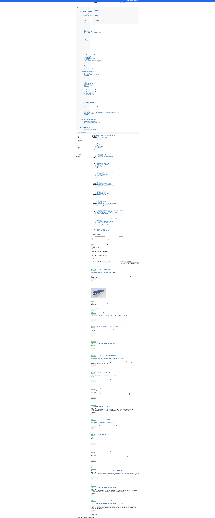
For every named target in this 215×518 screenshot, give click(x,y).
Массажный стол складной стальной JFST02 (101, 406)
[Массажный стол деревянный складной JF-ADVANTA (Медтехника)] (115, 355)
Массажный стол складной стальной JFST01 (101, 391)
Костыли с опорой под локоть (89, 27)
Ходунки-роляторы (87, 40)
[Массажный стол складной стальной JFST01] (115, 388)
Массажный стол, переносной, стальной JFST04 (102, 422)
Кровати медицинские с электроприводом (91, 74)
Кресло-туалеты (87, 45)
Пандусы (96, 170)
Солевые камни (87, 110)
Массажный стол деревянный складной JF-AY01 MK (103, 272)
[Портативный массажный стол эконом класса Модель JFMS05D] (115, 451)
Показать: (123, 263)
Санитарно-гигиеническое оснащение (104, 163)
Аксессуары (86, 22)
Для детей (86, 14)
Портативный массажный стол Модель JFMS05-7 (103, 437)
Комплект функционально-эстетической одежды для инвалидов (96, 61)
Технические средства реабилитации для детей (105, 171)
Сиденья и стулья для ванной (89, 49)
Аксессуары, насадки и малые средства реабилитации (107, 203)
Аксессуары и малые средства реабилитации (92, 91)
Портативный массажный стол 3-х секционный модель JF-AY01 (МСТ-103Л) (109, 315)
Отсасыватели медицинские (89, 113)
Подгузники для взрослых (88, 83)
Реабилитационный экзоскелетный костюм (92, 122)
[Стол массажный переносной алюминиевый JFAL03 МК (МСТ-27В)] (115, 500)
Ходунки (85, 66)
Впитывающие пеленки (88, 79)
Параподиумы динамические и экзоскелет (104, 225)
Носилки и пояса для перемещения (90, 98)
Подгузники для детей (88, 84)
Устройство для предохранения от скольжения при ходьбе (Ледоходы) (110, 210)
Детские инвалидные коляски (89, 58)
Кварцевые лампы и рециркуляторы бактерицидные (93, 109)
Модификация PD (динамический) (90, 121)
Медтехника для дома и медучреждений (104, 211)
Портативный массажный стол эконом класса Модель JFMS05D (106, 454)
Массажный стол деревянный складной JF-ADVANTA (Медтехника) (107, 358)
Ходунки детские (87, 39)
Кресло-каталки (87, 16)
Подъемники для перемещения (90, 102)
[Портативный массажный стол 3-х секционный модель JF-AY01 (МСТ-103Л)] (115, 312)
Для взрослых (86, 13)
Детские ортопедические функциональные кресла (93, 60)
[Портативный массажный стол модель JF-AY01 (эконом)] (115, 293)
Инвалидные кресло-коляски (102, 137)
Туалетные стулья (87, 65)
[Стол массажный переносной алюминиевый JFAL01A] (115, 340)
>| (98, 514)
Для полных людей (87, 17)
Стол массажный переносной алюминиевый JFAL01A (103, 343)
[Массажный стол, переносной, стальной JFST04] (115, 419)
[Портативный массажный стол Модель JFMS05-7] (115, 434)
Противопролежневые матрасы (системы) (103, 183)
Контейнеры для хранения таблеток (90, 116)
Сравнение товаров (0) (134, 263)
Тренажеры (86, 38)
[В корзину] (92, 280)
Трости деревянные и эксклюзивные (90, 30)
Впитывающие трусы (88, 81)
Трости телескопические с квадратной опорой (92, 32)
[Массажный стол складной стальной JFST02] (115, 403)
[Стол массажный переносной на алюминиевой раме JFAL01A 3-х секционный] (115, 326)
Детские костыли (87, 59)
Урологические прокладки (88, 85)
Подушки (85, 20)
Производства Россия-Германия (90, 15)
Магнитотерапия (87, 111)
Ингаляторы (86, 114)
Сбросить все (78, 156)
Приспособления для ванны (89, 62)
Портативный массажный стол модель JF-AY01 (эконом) (104, 303)
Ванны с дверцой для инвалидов (90, 44)
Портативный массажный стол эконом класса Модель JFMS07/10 (106, 470)
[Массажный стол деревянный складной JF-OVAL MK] (115, 372)
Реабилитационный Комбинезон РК (101, 224)
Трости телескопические (88, 31)
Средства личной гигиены (101, 194)
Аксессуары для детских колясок (90, 56)
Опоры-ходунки (87, 36)
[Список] (107, 261)
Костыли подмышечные (88, 26)
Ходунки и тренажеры (101, 157)
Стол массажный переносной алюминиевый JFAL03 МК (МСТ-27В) (107, 503)
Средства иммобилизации (89, 94)
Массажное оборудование (83, 132)
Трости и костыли (100, 149)
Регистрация (136, 0)
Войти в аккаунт (130, 0)
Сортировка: (123, 261)
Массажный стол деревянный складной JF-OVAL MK (103, 375)
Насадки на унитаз (87, 46)
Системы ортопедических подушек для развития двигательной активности (97, 64)
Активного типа (87, 21)
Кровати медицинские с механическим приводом (93, 73)
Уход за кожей (86, 86)
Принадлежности (87, 75)
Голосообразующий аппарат (89, 107)
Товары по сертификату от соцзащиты (91, 92)
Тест (96, 148)
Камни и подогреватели (101, 223)
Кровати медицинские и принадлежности (104, 184)
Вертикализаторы (87, 57)
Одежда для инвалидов (88, 93)
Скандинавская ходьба (88, 29)
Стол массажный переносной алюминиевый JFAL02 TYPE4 (105, 487)
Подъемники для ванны (88, 100)
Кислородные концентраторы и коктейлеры (92, 115)
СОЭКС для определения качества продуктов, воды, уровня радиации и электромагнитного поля (102, 112)
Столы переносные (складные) (90, 129)
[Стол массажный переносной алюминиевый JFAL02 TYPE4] (115, 484)
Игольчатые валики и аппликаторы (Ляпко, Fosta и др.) (94, 106)
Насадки (98, 209)
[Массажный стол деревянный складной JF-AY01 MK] (115, 269)
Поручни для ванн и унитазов (89, 48)
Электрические (86, 19)
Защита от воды (87, 82)
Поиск (93, 246)
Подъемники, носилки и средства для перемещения (106, 189)
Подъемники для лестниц (88, 101)
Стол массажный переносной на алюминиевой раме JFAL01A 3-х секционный (109, 329)
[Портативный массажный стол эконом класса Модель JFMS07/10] (115, 468)
